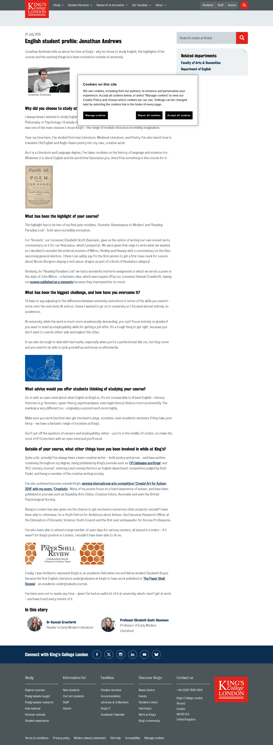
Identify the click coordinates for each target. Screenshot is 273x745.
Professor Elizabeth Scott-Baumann (144, 620)
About (161, 6)
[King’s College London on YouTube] (144, 654)
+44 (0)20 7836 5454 (189, 690)
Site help (115, 738)
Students (207, 5)
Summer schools (41, 715)
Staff (220, 5)
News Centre (155, 691)
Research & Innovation (113, 6)
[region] (137, 100)
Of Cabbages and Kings (144, 463)
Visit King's (155, 709)
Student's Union (155, 703)
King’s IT (117, 709)
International (41, 709)
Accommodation (117, 697)
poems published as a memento (52, 282)
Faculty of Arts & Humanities (201, 62)
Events (155, 697)
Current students (79, 697)
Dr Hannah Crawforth (61, 622)
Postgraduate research (41, 703)
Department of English (196, 69)
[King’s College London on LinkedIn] (132, 654)
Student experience (41, 721)
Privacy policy (61, 738)
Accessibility (132, 738)
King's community (155, 721)
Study (59, 6)
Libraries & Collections (117, 703)
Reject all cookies (149, 115)
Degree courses (41, 691)
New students (79, 691)
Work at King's (155, 715)
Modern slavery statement (90, 738)
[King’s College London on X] (108, 654)
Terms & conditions (36, 738)
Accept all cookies (179, 115)
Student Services (81, 6)
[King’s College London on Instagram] (120, 654)
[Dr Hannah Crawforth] (37, 625)
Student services (117, 691)
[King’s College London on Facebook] (96, 654)
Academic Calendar (117, 715)
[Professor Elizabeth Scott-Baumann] (110, 625)
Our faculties (142, 6)
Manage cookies (154, 738)
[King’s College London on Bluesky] (156, 654)
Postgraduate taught (41, 697)
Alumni (232, 5)
